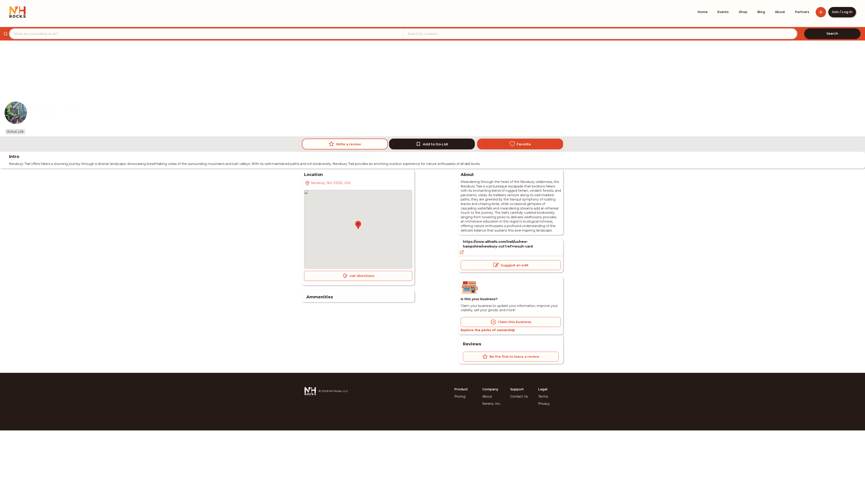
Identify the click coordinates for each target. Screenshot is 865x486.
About (487, 396)
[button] (358, 225)
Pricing (459, 396)
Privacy (544, 404)
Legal (542, 389)
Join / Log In (842, 12)
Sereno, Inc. (491, 404)
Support (517, 389)
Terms (543, 396)
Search (832, 34)
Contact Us (519, 396)
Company (490, 389)
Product (461, 389)
